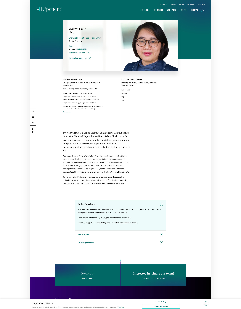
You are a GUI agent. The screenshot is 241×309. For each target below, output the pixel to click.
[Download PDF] (33, 122)
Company (173, 4)
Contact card (77, 58)
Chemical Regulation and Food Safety (85, 37)
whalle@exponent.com (77, 52)
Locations (201, 4)
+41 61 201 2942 (81, 49)
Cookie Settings (161, 302)
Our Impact (164, 4)
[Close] (206, 303)
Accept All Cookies (161, 306)
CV (90, 58)
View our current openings (153, 278)
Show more (67, 112)
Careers (182, 4)
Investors (191, 4)
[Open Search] (203, 10)
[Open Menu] (38, 9)
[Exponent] (51, 9)
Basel (71, 46)
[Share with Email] (33, 117)
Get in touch (87, 278)
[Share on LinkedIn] (33, 111)
